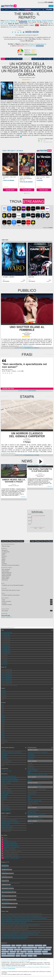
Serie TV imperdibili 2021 (6, 678)
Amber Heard (27, 20)
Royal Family (10, 949)
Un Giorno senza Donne (33, 803)
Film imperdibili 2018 (5, 650)
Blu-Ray (33, 46)
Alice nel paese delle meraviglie (8, 955)
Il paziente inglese (5, 902)
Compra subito (39, 46)
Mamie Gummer (36, 20)
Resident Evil (4, 785)
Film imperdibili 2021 (5, 643)
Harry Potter (44, 951)
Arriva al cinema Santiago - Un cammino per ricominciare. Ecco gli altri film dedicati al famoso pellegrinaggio (24, 918)
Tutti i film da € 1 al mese (12, 150)
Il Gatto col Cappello (5, 807)
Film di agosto (4, 659)
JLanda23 (4, 563)
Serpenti (29, 798)
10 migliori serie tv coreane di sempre (9, 685)
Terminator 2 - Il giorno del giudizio (11, 858)
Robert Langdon (37, 951)
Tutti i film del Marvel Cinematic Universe (33, 953)
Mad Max (18, 955)
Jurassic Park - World (27, 949)
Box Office (43, 959)
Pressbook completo (7, 604)
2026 (5, 632)
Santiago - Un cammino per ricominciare (9, 780)
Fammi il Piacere (4, 758)
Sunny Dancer (31, 758)
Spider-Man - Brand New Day (10, 842)
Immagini (4, 603)
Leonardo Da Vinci (18, 949)
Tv (40, 959)
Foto (42, 59)
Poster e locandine (6, 601)
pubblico (15, 27)
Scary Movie (18, 945)
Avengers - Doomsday (6, 782)
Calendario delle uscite (6, 770)
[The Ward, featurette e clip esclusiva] (36, 464)
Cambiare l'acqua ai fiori (6, 810)
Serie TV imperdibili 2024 (6, 671)
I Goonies (3, 898)
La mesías (40, 180)
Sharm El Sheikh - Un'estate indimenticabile (10, 883)
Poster (38, 59)
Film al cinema (4, 657)
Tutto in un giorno (26, 182)
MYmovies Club (26, 961)
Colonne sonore (17, 961)
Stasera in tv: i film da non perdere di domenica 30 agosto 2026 (14, 929)
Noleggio (31, 44)
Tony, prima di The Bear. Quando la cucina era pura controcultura (14, 936)
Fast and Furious (19, 953)
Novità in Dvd (4, 664)
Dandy (3, 560)
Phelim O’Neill (5, 578)
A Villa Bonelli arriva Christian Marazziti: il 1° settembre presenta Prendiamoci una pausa (19, 934)
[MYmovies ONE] (44, 150)
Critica (16, 59)
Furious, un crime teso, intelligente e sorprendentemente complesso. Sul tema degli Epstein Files (21, 915)
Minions (3, 894)
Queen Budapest (4, 794)
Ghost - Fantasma (5, 879)
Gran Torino (3, 905)
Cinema (7, 959)
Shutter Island (19, 121)
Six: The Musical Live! (5, 831)
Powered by (45, 227)
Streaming (51, 59)
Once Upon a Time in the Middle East (9, 819)
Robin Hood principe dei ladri (7, 890)
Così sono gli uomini (5, 824)
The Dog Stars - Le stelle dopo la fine (11, 846)
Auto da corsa (13, 951)
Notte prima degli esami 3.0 (7, 887)
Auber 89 (30, 805)
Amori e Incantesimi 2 (32, 791)
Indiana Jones (23, 951)
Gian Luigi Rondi (6, 569)
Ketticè (2, 765)
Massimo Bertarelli (6, 575)
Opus (19, 947)
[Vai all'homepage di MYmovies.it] (9, 7)
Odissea (5, 839)
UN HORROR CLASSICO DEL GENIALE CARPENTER (27, 434)
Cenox (3, 554)
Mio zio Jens (4, 817)
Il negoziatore (4, 875)
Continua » (23, 496)
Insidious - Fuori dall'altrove (9, 849)
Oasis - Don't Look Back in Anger (34, 800)
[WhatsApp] (21, 32)
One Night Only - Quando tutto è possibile (12, 851)
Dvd (38, 959)
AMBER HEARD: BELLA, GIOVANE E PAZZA (14, 480)
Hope (2, 803)
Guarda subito (10, 190)
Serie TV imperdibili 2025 (6, 669)
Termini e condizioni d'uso (29, 967)
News (11, 59)
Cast (7, 59)
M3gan (44, 945)
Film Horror (3, 695)
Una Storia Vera (4, 815)
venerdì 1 (32, 23)
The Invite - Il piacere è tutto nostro (8, 776)
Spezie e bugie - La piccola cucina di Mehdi (37, 789)
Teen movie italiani (11, 953)
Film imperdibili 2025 (5, 634)
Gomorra (24, 945)
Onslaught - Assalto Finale (6, 792)
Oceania (5, 837)
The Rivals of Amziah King (6, 829)
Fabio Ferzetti (5, 571)
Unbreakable (30, 951)
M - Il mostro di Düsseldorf (33, 809)
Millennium (4, 953)
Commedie (3, 690)
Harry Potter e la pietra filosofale (10, 844)
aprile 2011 (38, 23)
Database (12, 959)
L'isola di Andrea (8, 180)
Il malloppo (3, 749)
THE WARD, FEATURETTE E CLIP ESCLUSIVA (40, 470)
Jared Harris (14, 22)
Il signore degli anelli (47, 953)
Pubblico (20, 59)
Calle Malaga (4, 796)
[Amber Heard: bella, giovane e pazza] (14, 475)
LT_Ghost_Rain (5, 551)
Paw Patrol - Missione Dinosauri (34, 784)
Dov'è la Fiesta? (4, 787)
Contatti (8, 967)
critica (10, 27)
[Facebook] (12, 32)
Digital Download (41, 44)
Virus (18, 951)
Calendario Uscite (22, 959)
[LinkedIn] (18, 32)
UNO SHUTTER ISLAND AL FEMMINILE (27, 328)
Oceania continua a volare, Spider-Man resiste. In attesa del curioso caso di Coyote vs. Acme (20, 931)
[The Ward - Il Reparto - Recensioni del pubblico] (27, 322)
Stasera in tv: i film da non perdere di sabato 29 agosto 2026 (13, 938)
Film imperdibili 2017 (5, 652)
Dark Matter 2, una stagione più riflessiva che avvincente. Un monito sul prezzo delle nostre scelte (21, 913)
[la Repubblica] (45, 3)
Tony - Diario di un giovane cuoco (11, 853)
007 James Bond (5, 951)
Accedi (51, 6)
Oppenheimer (48, 947)
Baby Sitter (4, 949)
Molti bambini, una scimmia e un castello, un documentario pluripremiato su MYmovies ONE (20, 925)
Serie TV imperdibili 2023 (6, 674)
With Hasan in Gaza (32, 812)
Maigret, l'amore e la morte (6, 826)
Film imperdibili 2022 (5, 641)
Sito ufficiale (5, 610)
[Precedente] (3, 262)
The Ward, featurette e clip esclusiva (11, 595)
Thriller (50, 22)
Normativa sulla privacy (16, 967)
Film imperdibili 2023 (5, 639)
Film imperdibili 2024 (5, 637)
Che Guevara (24, 955)
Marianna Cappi (6, 546)
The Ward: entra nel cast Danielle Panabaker (13, 585)
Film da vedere (4, 655)
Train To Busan (4, 754)
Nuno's (3, 557)
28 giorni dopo (31, 945)
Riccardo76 (4, 550)
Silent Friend (4, 756)
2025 (8, 632)
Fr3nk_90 (4, 556)
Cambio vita (3, 871)
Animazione (3, 697)
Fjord (2, 801)
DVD (28, 46)
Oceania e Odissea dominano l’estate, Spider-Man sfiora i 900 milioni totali (16, 920)
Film (16, 959)
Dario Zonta (5, 580)
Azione (2, 699)
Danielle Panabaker (47, 20)
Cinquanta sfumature (38, 949)
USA (2, 23)
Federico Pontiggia (6, 574)
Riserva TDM (39, 967)
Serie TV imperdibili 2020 (6, 680)
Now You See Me (38, 945)
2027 (2, 632)
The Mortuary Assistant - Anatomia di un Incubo (37, 774)
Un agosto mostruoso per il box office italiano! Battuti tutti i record (14, 927)
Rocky (35, 955)
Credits (3, 967)
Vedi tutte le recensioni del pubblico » (11, 565)
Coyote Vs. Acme (4, 763)
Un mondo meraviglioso (6, 761)
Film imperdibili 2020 (5, 646)
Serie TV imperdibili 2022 (6, 676)
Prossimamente (5, 961)
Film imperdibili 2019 (5, 648)
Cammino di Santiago (6, 945)
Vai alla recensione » (27, 346)
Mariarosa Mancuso (7, 572)
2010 (5, 23)
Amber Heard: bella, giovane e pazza (11, 590)
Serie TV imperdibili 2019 (6, 683)
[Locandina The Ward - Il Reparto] (7, 99)
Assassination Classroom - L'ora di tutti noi (10, 822)
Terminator (30, 955)
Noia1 (3, 562)
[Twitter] (15, 32)
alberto (3, 559)
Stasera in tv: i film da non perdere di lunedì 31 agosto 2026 (13, 922)
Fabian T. (4, 553)
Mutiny (29, 796)
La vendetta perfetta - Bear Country (11, 855)
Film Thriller (3, 692)
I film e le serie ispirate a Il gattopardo (29, 947)
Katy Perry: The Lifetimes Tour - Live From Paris (11, 752)
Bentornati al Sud (5, 805)
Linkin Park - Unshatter (6, 789)
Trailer (33, 59)
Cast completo (23, 22)
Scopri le (27, 348)
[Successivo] (50, 262)
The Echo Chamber (32, 793)
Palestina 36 (4, 798)
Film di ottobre (4, 662)
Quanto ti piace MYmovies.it (7, 627)
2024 (11, 632)
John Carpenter (10, 20)
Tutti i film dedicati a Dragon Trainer (9, 947)
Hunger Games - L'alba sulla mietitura (9, 778)
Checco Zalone (41, 947)
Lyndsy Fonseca (5, 22)
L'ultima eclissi (4, 864)
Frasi (46, 59)
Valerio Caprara (6, 577)
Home (2, 959)
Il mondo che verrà (5, 868)
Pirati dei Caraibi (47, 949)
